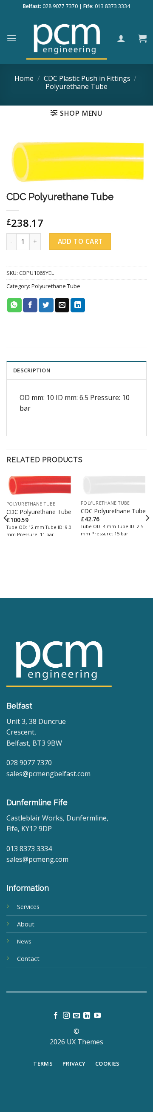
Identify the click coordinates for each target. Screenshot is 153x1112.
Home (24, 78)
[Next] (147, 535)
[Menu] (11, 38)
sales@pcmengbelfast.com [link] (48, 773)
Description (32, 370)
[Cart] (142, 38)
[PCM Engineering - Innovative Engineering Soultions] (66, 38)
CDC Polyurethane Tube (38, 512)
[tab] (76, 370)
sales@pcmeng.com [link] (37, 859)
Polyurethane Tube (76, 86)
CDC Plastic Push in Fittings (87, 78)
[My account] (121, 38)
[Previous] (6, 535)
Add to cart (80, 241)
